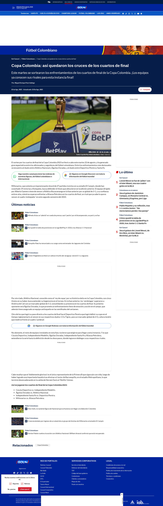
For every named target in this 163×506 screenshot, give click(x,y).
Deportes (16, 484)
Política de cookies (112, 473)
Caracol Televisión (46, 468)
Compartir (146, 89)
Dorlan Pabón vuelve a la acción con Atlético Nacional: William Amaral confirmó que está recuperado (66, 433)
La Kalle (42, 473)
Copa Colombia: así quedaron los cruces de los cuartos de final (56, 59)
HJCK (42, 476)
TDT (73, 470)
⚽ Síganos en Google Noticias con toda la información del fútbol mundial (63, 326)
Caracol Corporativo (46, 490)
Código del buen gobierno (80, 473)
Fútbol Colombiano (28, 59)
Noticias (27, 484)
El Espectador (44, 481)
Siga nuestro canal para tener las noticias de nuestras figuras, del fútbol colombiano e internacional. (36, 176)
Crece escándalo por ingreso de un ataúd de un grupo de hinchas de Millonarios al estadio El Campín (66, 421)
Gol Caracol (68, 2)
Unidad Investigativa (81, 2)
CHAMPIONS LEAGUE (69, 13)
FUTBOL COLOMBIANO (87, 13)
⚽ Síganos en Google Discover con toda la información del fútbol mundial (87, 175)
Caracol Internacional (47, 487)
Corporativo (110, 479)
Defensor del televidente (79, 468)
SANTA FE (34, 13)
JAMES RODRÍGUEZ (113, 13)
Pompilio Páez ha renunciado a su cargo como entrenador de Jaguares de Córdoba (59, 243)
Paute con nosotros (78, 484)
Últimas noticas (57, 2)
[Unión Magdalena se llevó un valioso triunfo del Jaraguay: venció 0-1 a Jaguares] (17, 256)
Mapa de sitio (76, 481)
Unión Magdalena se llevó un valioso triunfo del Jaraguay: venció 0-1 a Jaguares (58, 256)
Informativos (111, 2)
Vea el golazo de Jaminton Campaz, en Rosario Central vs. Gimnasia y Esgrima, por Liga (133, 196)
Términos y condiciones (113, 476)
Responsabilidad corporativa (115, 468)
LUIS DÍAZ (100, 13)
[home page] (49, 2)
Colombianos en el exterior (128, 190)
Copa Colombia (42, 445)
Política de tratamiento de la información (119, 470)
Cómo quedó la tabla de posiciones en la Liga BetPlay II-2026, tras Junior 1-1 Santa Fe (134, 220)
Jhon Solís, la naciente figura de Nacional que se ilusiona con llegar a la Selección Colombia (62, 409)
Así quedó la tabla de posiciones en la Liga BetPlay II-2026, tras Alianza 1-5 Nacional (60, 228)
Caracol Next (44, 492)
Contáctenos (76, 476)
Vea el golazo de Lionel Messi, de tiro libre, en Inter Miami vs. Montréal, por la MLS (134, 233)
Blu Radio (43, 470)
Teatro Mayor (44, 484)
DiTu (41, 479)
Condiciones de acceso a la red (115, 465)
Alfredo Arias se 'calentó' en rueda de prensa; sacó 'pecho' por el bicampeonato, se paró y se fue (64, 215)
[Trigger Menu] (13, 7)
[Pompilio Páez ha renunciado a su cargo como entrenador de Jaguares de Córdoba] (17, 244)
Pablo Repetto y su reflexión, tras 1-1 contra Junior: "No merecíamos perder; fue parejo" (134, 208)
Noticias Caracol (45, 465)
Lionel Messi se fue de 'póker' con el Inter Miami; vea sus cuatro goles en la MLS (134, 183)
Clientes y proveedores (79, 479)
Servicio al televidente (79, 465)
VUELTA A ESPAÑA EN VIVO (49, 13)
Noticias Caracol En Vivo (97, 2)
